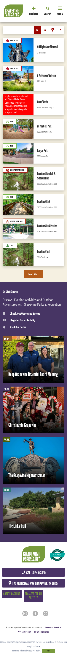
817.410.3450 (36, 573)
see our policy (34, 650)
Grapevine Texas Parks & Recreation (27, 627)
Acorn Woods (42, 102)
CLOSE (48, 651)
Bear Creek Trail (43, 252)
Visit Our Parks (18, 327)
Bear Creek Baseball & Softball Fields (46, 176)
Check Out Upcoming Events (25, 313)
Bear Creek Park (43, 201)
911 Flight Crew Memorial (47, 47)
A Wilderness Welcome (46, 75)
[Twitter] (45, 613)
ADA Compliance (41, 631)
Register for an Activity (22, 320)
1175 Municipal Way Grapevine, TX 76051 (34, 584)
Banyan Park (42, 150)
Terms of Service (53, 627)
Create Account (11, 594)
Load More (33, 274)
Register (33, 13)
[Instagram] (25, 613)
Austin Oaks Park (44, 126)
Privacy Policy (24, 631)
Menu (60, 13)
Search (47, 13)
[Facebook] (35, 613)
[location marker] (52, 30)
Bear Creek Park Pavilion (47, 226)
